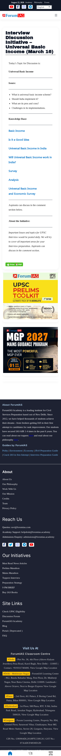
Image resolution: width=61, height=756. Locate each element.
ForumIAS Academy (12, 621)
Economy (28, 450)
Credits (5, 498)
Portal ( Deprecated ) (12, 631)
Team (5, 503)
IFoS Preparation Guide (46, 450)
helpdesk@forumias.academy (35, 532)
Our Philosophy (10, 484)
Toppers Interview (11, 578)
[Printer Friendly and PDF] (14, 264)
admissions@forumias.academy (38, 537)
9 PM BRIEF (8, 587)
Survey (13, 171)
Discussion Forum (11, 616)
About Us (7, 479)
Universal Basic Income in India (27, 148)
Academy (28, 2)
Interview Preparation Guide (44, 455)
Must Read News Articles (14, 563)
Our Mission (8, 494)
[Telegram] (24, 545)
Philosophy (38, 2)
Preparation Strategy (12, 582)
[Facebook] (4, 545)
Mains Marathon (10, 573)
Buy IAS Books (10, 592)
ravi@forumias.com (20, 527)
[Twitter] (10, 545)
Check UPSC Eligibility (13, 611)
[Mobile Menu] (55, 15)
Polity (5, 450)
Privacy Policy (9, 508)
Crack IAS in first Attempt (16, 455)
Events (46, 2)
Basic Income (17, 131)
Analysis (14, 180)
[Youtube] (31, 545)
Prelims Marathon (11, 568)
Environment (16, 450)
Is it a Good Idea (19, 139)
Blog (4, 626)
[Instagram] (17, 545)
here (31, 435)
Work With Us (9, 489)
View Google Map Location (43, 668)
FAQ (4, 635)
